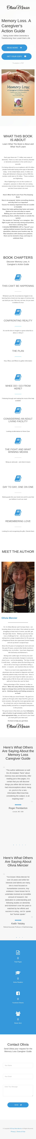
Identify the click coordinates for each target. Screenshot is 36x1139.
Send (16, 1105)
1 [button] (13, 845)
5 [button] (25, 845)
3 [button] (19, 845)
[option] (18, 785)
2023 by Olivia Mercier (16, 1128)
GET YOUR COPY (14, 56)
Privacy (13, 1131)
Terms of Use (21, 1131)
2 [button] (17, 845)
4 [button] (23, 845)
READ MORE (12, 48)
